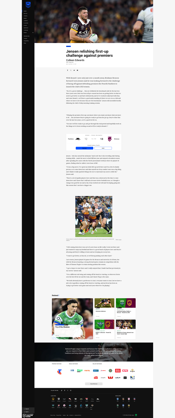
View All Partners (93, 383)
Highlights (84, 148)
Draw (25, 18)
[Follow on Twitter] (67, 390)
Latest (103, 148)
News (25, 11)
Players (26, 23)
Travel (26, 15)
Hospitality (26, 40)
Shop (25, 43)
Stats (25, 25)
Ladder (26, 20)
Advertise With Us (78, 415)
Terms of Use (52, 415)
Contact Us (71, 415)
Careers (64, 415)
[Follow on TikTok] (61, 390)
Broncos (68, 46)
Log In (27, 411)
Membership (26, 36)
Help (67, 415)
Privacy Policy (58, 415)
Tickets (25, 38)
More (25, 32)
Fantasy (26, 27)
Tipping (26, 30)
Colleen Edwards (75, 60)
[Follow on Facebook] (64, 390)
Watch (25, 13)
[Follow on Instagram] (70, 390)
